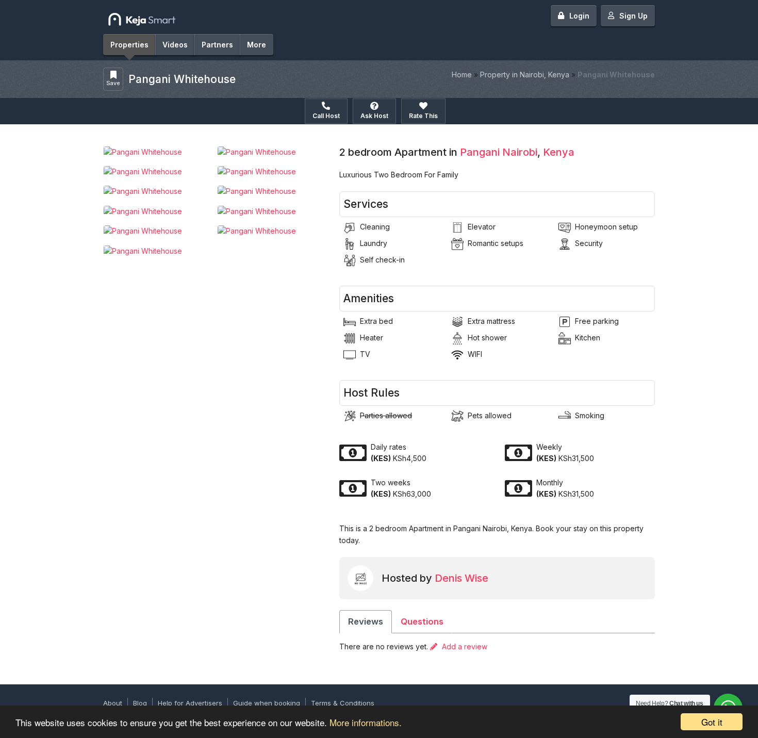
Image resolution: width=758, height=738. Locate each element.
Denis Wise (461, 578)
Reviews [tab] (365, 621)
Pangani (480, 152)
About (112, 703)
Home (462, 74)
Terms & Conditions (342, 703)
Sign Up (633, 15)
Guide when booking (266, 703)
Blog (140, 703)
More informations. (365, 722)
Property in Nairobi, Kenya (524, 74)
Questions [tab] (422, 621)
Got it (711, 721)
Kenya (558, 152)
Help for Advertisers (190, 703)
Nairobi (519, 152)
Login (579, 15)
